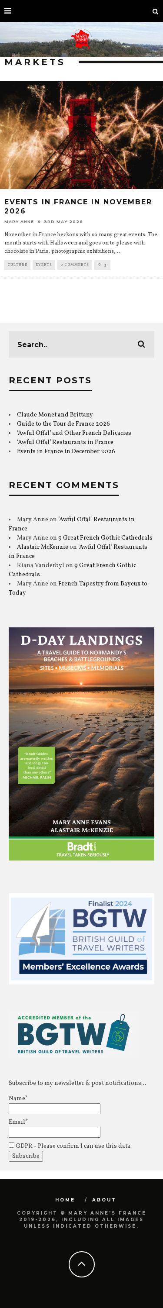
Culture (17, 265)
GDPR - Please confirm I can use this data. (73, 1146)
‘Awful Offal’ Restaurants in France (65, 442)
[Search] (156, 11)
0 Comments (74, 265)
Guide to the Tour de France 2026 (63, 424)
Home (65, 1200)
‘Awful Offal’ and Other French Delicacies (74, 433)
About (104, 1200)
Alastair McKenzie (42, 547)
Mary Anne (19, 221)
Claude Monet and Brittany (55, 415)
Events (44, 265)
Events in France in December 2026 (66, 451)
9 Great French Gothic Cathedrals (105, 538)
